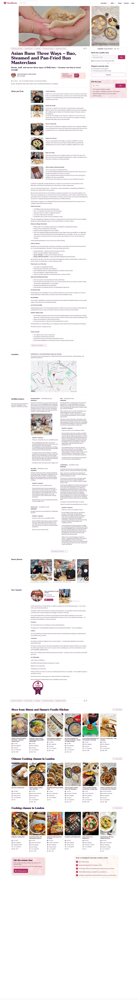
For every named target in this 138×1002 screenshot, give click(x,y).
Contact (126, 3)
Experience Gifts (61, 48)
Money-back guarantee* (85, 865)
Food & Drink (29, 48)
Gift (120, 85)
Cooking (37, 48)
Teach (120, 3)
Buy (121, 57)
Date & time (95, 55)
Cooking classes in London (28, 808)
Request (108, 74)
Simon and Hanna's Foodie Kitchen (26, 74)
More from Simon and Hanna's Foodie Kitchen (40, 709)
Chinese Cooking (48, 48)
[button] (93, 26)
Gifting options (21, 871)
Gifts (112, 3)
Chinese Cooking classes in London (33, 758)
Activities (104, 3)
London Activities (17, 48)
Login (132, 3)
